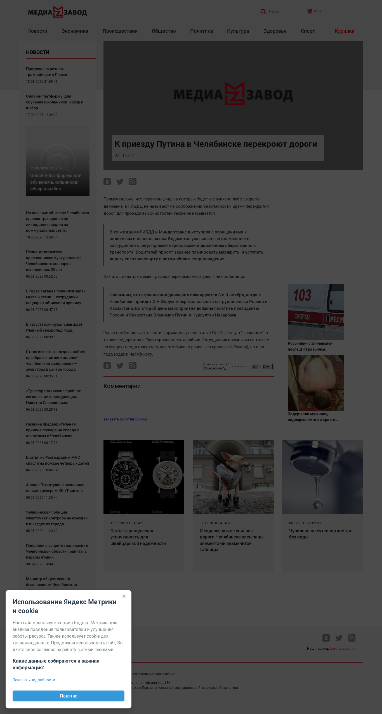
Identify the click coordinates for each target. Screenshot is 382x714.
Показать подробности (34, 680)
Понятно (68, 696)
